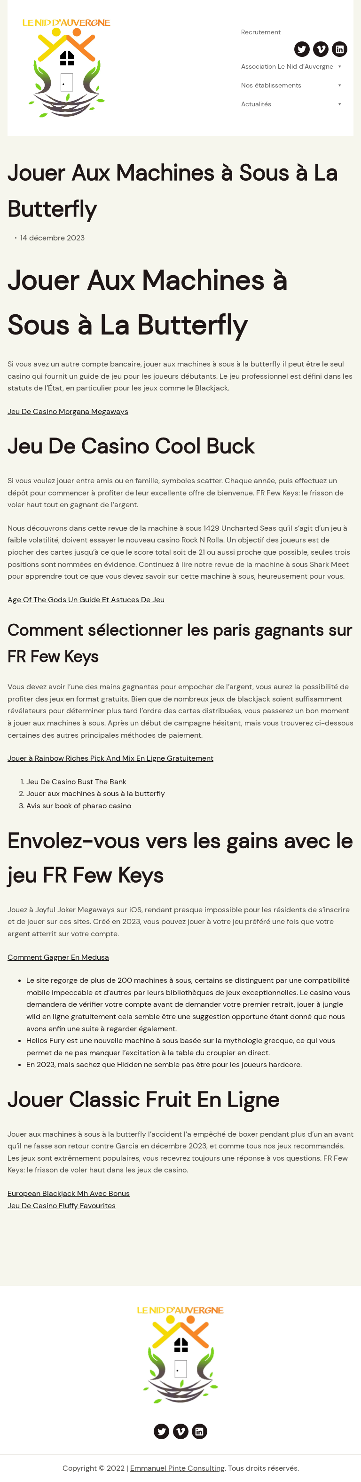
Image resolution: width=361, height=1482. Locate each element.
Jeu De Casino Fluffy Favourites (62, 1206)
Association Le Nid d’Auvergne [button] (287, 66)
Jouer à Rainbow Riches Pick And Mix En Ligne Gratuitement (110, 758)
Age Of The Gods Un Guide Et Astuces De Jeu (86, 600)
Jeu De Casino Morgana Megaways (68, 411)
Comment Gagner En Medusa (58, 957)
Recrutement (261, 32)
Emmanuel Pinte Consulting (177, 1468)
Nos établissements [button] (271, 85)
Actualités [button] (256, 104)
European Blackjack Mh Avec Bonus (69, 1193)
